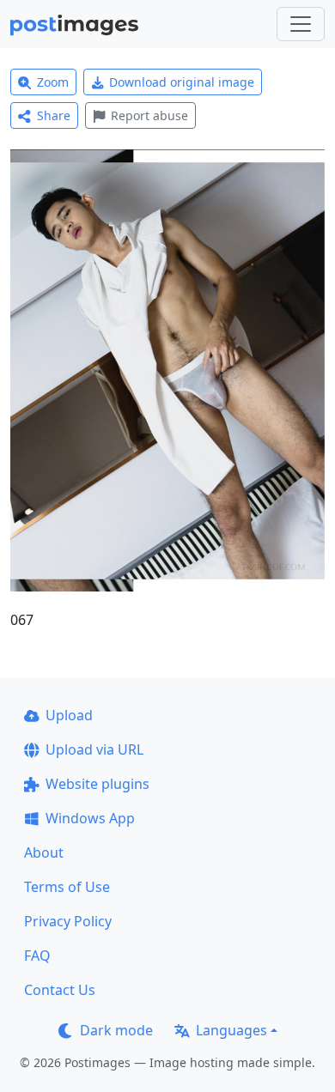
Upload (69, 715)
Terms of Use (67, 886)
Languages (231, 1030)
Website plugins (97, 783)
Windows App (90, 818)
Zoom (53, 82)
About (44, 852)
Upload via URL (94, 749)
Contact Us (59, 989)
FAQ (37, 955)
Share (53, 115)
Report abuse (149, 115)
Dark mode (116, 1030)
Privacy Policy (68, 921)
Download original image (181, 82)
